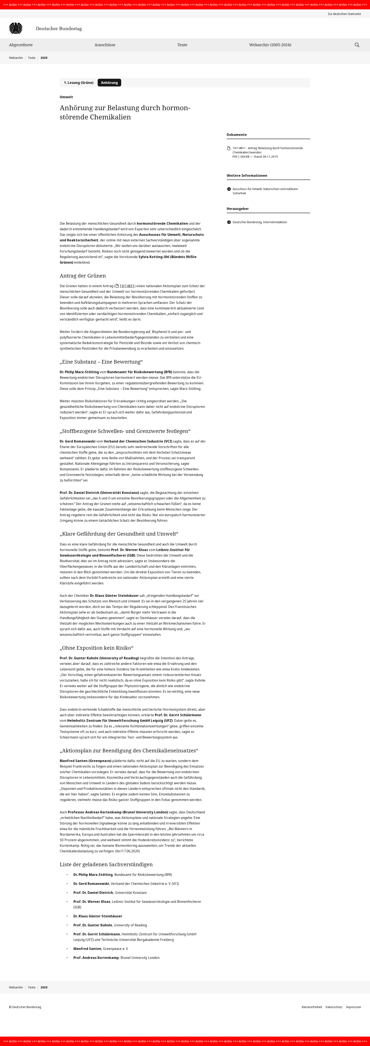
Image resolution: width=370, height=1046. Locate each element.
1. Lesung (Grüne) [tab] (78, 82)
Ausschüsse (105, 44)
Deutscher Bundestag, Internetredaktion (260, 222)
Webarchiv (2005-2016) (270, 44)
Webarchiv (16, 58)
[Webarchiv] (45, 28)
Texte (182, 44)
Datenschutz (334, 1007)
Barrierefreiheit (312, 1007)
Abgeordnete (21, 44)
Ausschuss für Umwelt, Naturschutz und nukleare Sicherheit (265, 191)
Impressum (353, 1007)
